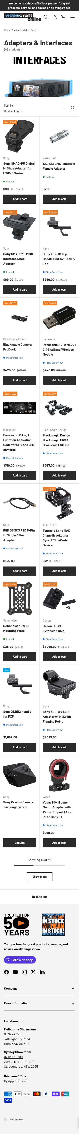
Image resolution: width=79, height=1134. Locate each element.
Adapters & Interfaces (25, 30)
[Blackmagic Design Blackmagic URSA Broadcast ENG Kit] (59, 408)
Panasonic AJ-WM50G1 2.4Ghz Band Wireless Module (59, 349)
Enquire (20, 842)
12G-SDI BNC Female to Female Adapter (59, 166)
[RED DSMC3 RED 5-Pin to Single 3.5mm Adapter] (19, 503)
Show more (39, 876)
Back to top (39, 896)
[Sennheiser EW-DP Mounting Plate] (19, 598)
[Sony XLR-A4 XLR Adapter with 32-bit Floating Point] (59, 684)
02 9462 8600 (13, 1057)
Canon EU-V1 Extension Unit (53, 628)
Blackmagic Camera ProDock (17, 346)
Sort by (8, 105)
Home (7, 30)
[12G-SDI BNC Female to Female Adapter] (59, 136)
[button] (63, 17)
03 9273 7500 (13, 1034)
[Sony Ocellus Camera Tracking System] (19, 775)
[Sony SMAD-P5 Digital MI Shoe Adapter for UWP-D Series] (19, 136)
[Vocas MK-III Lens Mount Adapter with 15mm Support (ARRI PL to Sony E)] (59, 775)
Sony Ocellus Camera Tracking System (18, 804)
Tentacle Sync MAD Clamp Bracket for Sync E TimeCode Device (56, 537)
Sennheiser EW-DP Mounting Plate (16, 628)
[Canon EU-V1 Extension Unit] (59, 598)
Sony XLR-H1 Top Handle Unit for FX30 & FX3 (59, 259)
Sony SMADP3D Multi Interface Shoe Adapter (18, 258)
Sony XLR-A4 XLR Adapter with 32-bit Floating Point (57, 716)
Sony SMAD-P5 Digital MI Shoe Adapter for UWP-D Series (19, 168)
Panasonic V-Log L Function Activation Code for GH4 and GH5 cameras (19, 442)
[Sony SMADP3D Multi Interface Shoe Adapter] (19, 226)
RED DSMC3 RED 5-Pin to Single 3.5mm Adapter (19, 535)
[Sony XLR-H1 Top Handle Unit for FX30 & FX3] (59, 226)
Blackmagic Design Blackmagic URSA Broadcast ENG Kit (56, 440)
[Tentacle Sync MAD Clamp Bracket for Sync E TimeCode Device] (59, 503)
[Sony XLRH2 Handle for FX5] (19, 684)
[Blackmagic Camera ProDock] (19, 317)
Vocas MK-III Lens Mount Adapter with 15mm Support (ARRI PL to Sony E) (57, 809)
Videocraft (17, 1119)
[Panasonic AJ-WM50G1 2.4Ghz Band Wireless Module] (59, 317)
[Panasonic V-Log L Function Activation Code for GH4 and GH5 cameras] (19, 408)
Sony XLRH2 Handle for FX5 (17, 713)
